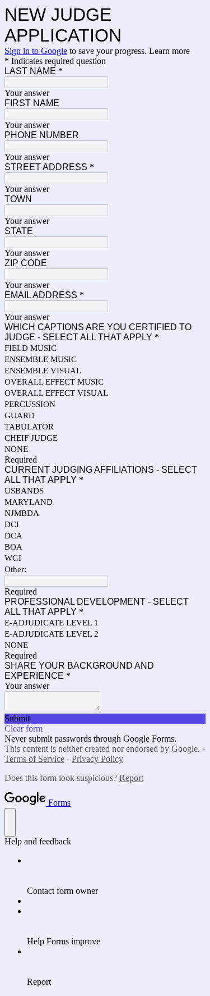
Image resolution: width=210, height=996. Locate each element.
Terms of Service (34, 759)
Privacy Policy (97, 759)
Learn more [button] (169, 51)
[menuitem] (116, 876)
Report (131, 778)
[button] (105, 719)
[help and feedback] (10, 822)
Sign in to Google (35, 51)
